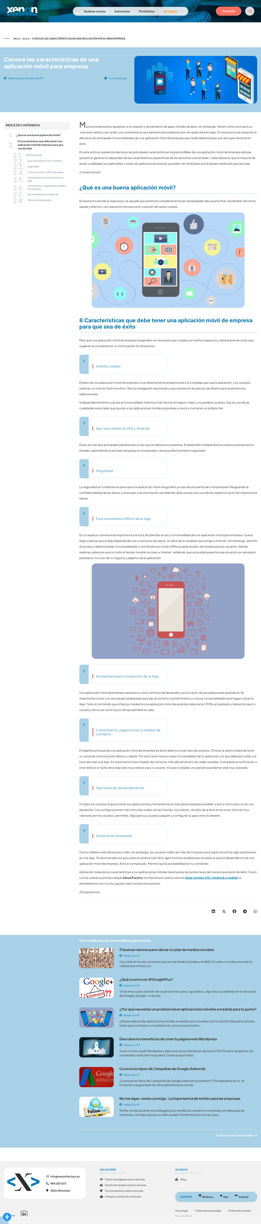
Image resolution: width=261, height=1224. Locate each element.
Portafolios (147, 11)
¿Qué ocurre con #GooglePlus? (146, 979)
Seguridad (33, 166)
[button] (213, 911)
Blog (26, 38)
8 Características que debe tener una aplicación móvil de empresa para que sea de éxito (40, 145)
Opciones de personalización (43, 194)
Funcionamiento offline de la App (46, 172)
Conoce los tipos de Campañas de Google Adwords (162, 1068)
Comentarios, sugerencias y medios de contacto (47, 187)
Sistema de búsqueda (39, 200)
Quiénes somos (95, 11)
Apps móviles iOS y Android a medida (211, 877)
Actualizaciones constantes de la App (45, 179)
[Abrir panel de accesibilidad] (7, 1217)
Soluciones (122, 11)
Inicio (16, 38)
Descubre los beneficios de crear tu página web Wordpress (168, 1039)
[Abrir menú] (249, 11)
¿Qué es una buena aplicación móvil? (38, 135)
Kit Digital (170, 11)
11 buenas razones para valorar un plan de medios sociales (166, 949)
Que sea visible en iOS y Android (45, 160)
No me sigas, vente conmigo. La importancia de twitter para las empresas (179, 1098)
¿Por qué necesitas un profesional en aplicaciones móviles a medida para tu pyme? (188, 1009)
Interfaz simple (34, 155)
